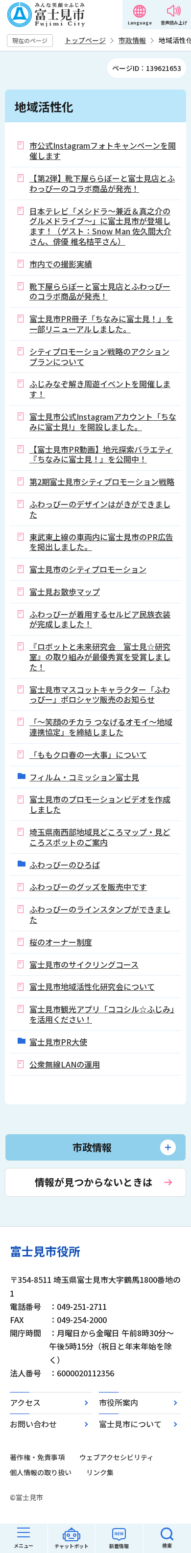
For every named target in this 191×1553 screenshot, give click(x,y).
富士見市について (130, 1424)
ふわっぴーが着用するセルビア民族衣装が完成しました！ (99, 619)
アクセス (25, 1402)
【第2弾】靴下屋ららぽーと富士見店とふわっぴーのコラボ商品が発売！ (102, 183)
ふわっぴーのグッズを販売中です (88, 886)
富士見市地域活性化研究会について (92, 986)
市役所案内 (118, 1402)
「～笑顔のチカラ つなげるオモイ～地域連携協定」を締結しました (100, 727)
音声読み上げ (174, 23)
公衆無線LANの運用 (64, 1064)
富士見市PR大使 (58, 1042)
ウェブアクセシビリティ (116, 1457)
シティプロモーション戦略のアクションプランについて (99, 356)
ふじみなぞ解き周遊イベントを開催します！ (99, 389)
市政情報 (132, 40)
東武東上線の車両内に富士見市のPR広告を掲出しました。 (101, 542)
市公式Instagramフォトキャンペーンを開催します (102, 150)
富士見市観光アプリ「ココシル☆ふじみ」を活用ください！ (101, 1014)
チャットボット (71, 1546)
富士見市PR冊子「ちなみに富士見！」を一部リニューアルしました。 (101, 324)
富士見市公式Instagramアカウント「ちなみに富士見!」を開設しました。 (102, 422)
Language (140, 23)
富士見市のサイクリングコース (84, 964)
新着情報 (119, 1546)
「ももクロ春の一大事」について (88, 754)
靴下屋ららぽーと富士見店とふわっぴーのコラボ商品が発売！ (99, 291)
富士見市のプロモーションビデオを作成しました (99, 804)
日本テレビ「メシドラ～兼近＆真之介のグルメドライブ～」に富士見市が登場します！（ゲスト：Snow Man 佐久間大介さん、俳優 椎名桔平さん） (100, 226)
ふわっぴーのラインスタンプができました (99, 914)
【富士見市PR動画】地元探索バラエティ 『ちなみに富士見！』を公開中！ (101, 454)
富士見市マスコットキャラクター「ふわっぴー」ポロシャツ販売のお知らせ (99, 695)
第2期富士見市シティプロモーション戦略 (101, 481)
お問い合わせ (33, 1424)
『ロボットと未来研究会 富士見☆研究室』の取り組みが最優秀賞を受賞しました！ (99, 656)
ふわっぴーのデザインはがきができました (99, 509)
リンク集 (100, 1472)
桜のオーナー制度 (60, 942)
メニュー (23, 1545)
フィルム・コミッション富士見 (84, 777)
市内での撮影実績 (60, 264)
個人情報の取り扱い (41, 1472)
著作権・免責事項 (37, 1457)
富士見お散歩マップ (64, 591)
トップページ (85, 40)
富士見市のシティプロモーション (87, 569)
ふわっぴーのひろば (64, 864)
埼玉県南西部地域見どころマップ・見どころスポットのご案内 (99, 837)
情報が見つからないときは (93, 1182)
